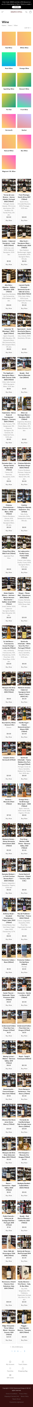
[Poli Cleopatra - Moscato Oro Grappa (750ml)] (24, 1143)
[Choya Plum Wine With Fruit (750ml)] (9, 542)
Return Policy (25, 1396)
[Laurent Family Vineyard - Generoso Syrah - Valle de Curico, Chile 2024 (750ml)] (24, 276)
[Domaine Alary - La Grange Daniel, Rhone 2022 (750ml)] (9, 454)
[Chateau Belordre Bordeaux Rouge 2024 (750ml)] (24, 454)
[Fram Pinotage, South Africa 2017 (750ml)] (24, 186)
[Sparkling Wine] (9, 80)
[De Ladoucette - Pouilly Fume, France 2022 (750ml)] (24, 542)
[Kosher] (24, 121)
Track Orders (22, 1364)
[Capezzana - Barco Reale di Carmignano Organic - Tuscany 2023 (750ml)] (9, 403)
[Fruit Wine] (24, 100)
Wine (16, 25)
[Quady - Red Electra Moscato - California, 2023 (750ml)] (24, 1207)
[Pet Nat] (9, 100)
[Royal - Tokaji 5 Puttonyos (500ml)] (24, 1047)
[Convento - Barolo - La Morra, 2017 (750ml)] (24, 984)
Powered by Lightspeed (17, 1402)
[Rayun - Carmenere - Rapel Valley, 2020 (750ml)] (9, 1174)
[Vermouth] (9, 121)
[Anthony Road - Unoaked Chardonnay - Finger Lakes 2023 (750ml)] (9, 904)
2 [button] (14, 1351)
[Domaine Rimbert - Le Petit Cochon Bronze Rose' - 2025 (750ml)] (9, 865)
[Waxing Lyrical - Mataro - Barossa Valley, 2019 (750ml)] (9, 1047)
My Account (10, 1364)
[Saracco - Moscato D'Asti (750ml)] (9, 790)
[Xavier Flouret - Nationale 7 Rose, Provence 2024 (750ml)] (9, 984)
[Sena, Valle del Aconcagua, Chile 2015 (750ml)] (9, 1242)
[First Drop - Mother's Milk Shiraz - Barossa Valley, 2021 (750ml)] (24, 830)
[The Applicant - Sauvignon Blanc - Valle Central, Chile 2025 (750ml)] (9, 364)
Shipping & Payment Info (11, 1396)
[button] (16, 7)
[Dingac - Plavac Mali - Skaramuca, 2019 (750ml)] (24, 584)
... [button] (20, 1351)
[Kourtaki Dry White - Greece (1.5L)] (9, 713)
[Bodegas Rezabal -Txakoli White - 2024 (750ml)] (24, 1174)
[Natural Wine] (9, 142)
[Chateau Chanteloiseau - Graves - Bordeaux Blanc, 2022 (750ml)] (9, 496)
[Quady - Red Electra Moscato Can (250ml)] (24, 364)
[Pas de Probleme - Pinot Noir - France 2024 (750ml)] (24, 904)
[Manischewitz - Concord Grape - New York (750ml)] (9, 1080)
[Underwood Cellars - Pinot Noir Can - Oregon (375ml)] (9, 1017)
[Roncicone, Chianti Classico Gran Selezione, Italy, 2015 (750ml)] (9, 1272)
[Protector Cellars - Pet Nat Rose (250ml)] (24, 951)
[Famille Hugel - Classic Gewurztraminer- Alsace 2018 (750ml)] (24, 713)
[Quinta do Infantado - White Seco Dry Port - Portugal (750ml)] (24, 632)
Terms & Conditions (11, 1393)
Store (10, 25)
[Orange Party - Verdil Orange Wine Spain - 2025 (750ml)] (24, 790)
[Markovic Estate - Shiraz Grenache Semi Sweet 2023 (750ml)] (9, 830)
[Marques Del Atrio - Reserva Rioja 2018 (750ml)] (9, 678)
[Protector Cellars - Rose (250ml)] (9, 951)
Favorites (10, 1371)
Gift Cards (10, 1378)
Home (4, 25)
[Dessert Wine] (24, 80)
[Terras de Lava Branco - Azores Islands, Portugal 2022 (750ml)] (9, 186)
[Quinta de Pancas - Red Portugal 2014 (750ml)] (24, 1242)
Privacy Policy (23, 1393)
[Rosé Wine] (9, 59)
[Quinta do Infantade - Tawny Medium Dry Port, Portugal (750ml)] (24, 748)
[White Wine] (24, 39)
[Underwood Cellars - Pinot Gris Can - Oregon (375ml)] (24, 1017)
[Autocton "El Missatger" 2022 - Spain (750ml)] (9, 320)
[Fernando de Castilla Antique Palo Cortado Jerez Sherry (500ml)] (24, 1111)
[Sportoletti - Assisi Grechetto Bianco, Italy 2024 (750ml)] (24, 320)
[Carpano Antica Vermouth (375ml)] (9, 748)
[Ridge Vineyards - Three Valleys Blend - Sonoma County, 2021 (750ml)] (9, 1316)
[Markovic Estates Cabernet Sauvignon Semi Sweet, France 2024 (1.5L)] (24, 678)
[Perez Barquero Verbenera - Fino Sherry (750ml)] (24, 1080)
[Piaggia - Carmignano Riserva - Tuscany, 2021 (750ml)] (24, 1316)
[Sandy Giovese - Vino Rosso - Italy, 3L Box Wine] (24, 1272)
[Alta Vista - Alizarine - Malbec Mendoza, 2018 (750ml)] (9, 276)
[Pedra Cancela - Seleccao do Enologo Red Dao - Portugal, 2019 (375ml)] (9, 1207)
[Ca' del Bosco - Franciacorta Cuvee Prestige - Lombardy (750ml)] (9, 632)
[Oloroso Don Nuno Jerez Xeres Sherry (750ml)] (9, 1111)
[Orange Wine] (24, 59)
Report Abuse (16, 1399)
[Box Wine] (24, 142)
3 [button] (17, 1351)
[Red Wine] (9, 39)
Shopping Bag (22, 1371)
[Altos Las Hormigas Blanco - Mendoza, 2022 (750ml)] (24, 403)
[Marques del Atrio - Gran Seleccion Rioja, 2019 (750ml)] (9, 1143)
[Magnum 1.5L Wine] (9, 162)
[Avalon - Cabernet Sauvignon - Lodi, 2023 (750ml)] (9, 232)
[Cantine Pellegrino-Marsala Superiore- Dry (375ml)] (24, 496)
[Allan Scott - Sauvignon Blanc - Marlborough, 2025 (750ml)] (24, 232)
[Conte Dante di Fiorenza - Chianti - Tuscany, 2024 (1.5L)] (24, 865)
